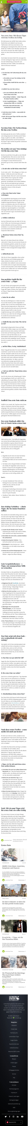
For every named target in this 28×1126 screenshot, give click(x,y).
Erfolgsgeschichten (14, 1070)
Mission (14, 1059)
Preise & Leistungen (14, 1096)
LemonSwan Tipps (14, 1036)
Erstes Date (14, 1029)
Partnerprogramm (14, 1089)
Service (14, 1074)
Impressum (14, 1092)
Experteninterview (14, 1044)
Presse (14, 1066)
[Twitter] (6, 1116)
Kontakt (14, 1085)
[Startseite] (1, 2)
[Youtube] (22, 1116)
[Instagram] (13, 1116)
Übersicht (14, 1025)
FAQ (14, 1077)
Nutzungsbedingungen (14, 1111)
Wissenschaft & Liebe (14, 1051)
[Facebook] (9, 1116)
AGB (14, 1107)
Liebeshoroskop (14, 1048)
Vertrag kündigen (14, 1100)
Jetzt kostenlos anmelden (14, 1)
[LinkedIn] (18, 1116)
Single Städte (14, 1040)
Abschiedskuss (15, 703)
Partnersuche (14, 1033)
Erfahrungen (14, 1063)
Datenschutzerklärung (14, 1104)
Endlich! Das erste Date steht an (11, 89)
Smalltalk (15, 583)
